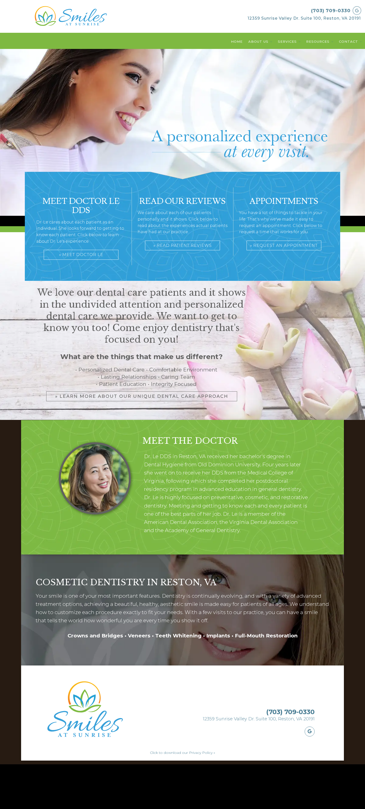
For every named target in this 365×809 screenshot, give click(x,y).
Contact (348, 41)
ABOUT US (258, 41)
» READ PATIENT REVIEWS (182, 245)
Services (287, 41)
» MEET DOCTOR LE (81, 254)
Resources (317, 41)
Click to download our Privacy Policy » (182, 752)
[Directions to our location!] (357, 10)
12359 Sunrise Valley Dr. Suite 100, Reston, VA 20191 (304, 18)
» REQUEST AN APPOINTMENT (284, 245)
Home (237, 41)
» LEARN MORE (141, 396)
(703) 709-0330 (331, 10)
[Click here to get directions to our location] (310, 731)
